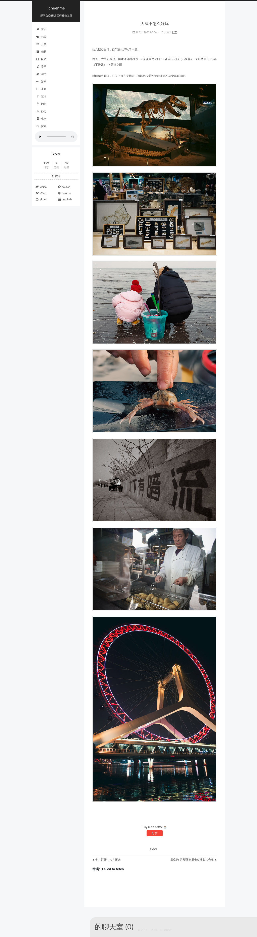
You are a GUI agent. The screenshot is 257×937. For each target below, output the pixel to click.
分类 (43, 44)
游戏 (43, 81)
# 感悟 (153, 849)
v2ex (42, 193)
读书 (43, 74)
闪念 (43, 104)
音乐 (43, 66)
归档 (43, 52)
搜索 (43, 126)
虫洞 (43, 119)
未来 (43, 89)
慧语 (43, 96)
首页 (43, 29)
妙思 (43, 111)
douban (66, 187)
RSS (57, 176)
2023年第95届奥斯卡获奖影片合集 (192, 859)
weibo (43, 187)
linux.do (66, 193)
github (43, 199)
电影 (43, 59)
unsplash (67, 199)
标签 (43, 37)
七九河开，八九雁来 (108, 859)
